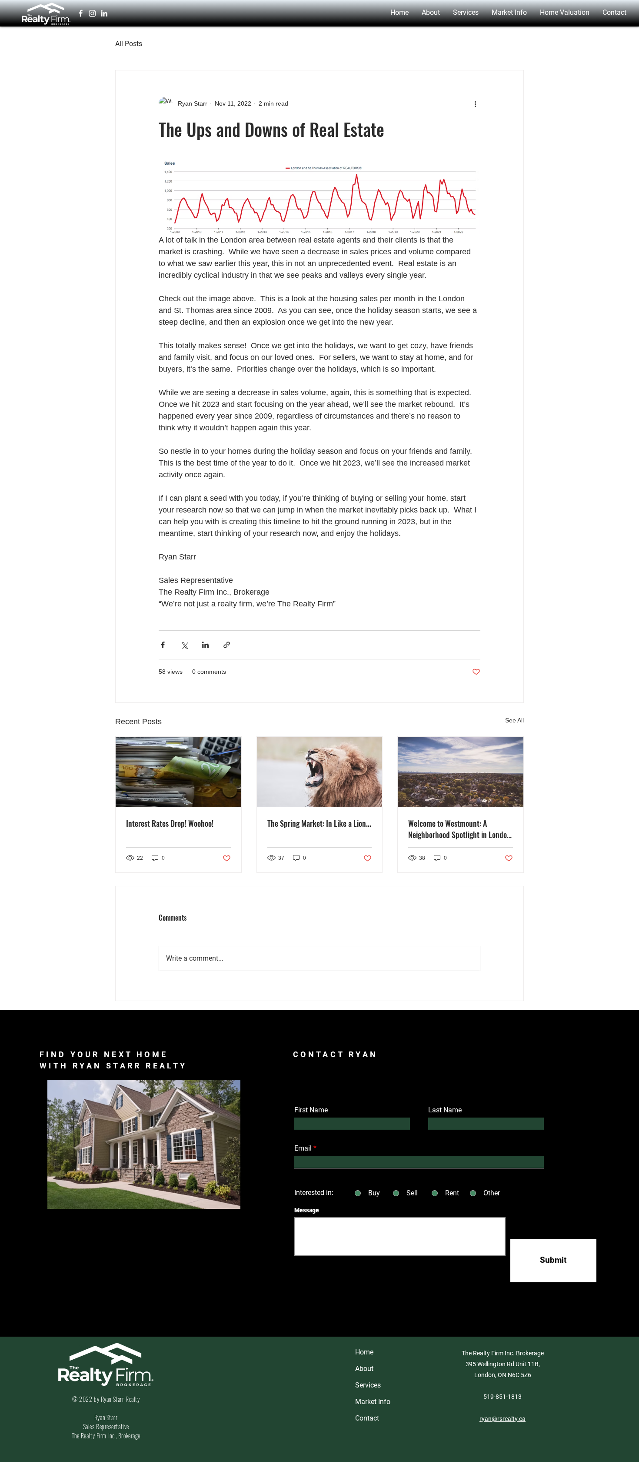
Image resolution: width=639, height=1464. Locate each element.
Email (303, 1148)
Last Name (445, 1110)
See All (514, 720)
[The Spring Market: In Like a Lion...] (320, 772)
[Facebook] (80, 13)
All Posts (128, 44)
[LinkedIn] (104, 13)
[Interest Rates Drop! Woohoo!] (178, 772)
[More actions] (475, 103)
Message (306, 1210)
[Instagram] (92, 13)
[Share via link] (227, 645)
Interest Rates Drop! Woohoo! (169, 823)
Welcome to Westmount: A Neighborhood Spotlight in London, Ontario (460, 829)
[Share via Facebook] (163, 645)
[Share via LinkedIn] (205, 645)
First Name (311, 1110)
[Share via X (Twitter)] (184, 645)
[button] (430, 12)
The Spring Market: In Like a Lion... (319, 823)
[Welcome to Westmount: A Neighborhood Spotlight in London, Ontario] (460, 772)
